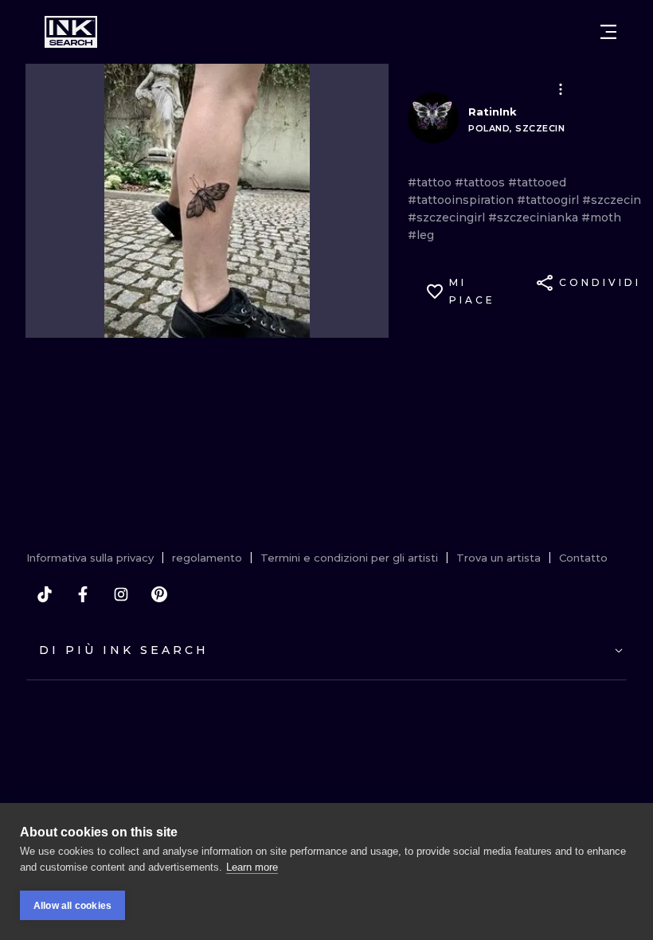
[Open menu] (608, 32)
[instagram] (121, 594)
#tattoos (481, 182)
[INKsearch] (71, 32)
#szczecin (611, 200)
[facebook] (83, 594)
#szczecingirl (448, 217)
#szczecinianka (534, 217)
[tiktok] (44, 594)
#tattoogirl (549, 200)
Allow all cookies (72, 905)
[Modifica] (561, 89)
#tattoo (431, 182)
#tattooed (537, 182)
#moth (601, 217)
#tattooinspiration (462, 200)
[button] (561, 89)
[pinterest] (159, 594)
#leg (421, 235)
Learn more (252, 867)
